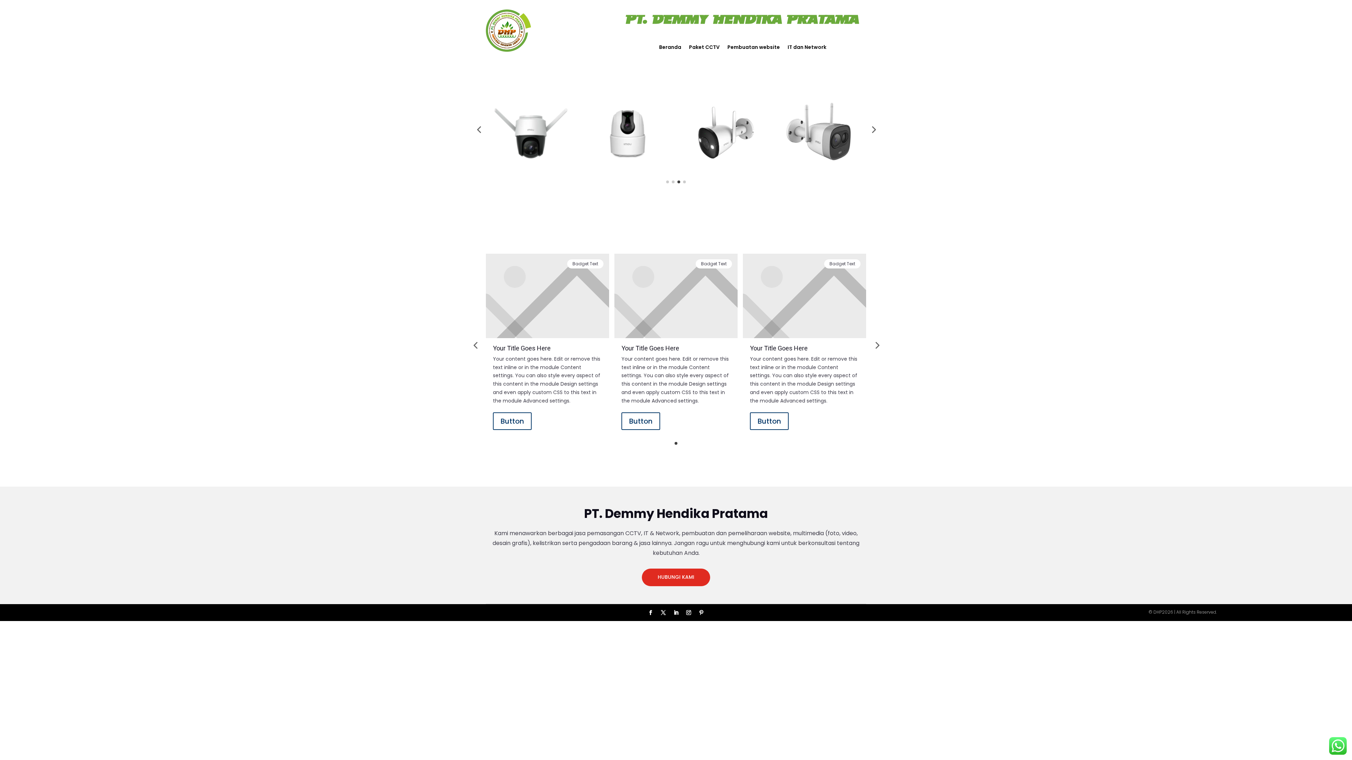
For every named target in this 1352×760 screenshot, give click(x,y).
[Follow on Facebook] (651, 613)
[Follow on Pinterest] (701, 613)
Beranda (670, 48)
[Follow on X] (663, 613)
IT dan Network (807, 48)
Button (512, 421)
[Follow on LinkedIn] (676, 613)
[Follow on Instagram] (689, 613)
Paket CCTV (704, 48)
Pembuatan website (753, 48)
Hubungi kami (676, 577)
